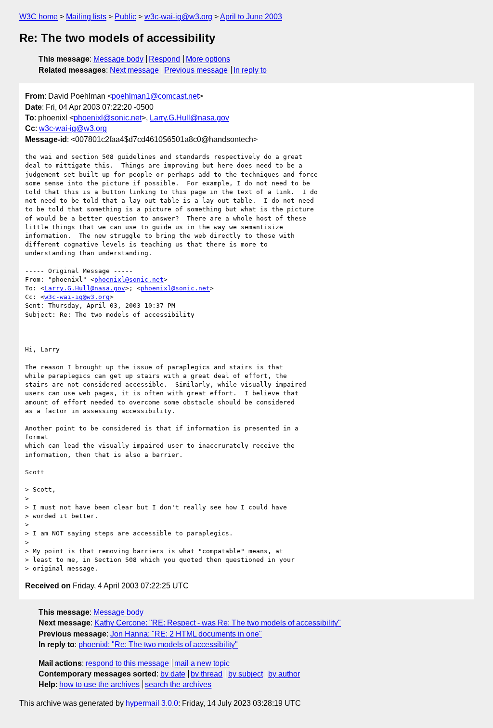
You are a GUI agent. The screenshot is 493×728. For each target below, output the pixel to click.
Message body (118, 59)
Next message (134, 70)
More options (208, 59)
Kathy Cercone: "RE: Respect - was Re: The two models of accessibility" (217, 623)
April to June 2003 (251, 17)
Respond (164, 59)
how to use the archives (99, 684)
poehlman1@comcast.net (155, 96)
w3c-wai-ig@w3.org (178, 17)
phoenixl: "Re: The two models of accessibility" (158, 644)
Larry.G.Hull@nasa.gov (189, 118)
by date (172, 674)
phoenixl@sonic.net (108, 118)
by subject (245, 674)
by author (284, 674)
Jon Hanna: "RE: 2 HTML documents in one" (186, 634)
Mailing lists (86, 17)
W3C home (38, 17)
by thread (206, 674)
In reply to (250, 70)
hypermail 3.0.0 (152, 703)
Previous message (196, 70)
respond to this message (127, 663)
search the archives (178, 684)
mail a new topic (202, 663)
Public (125, 17)
